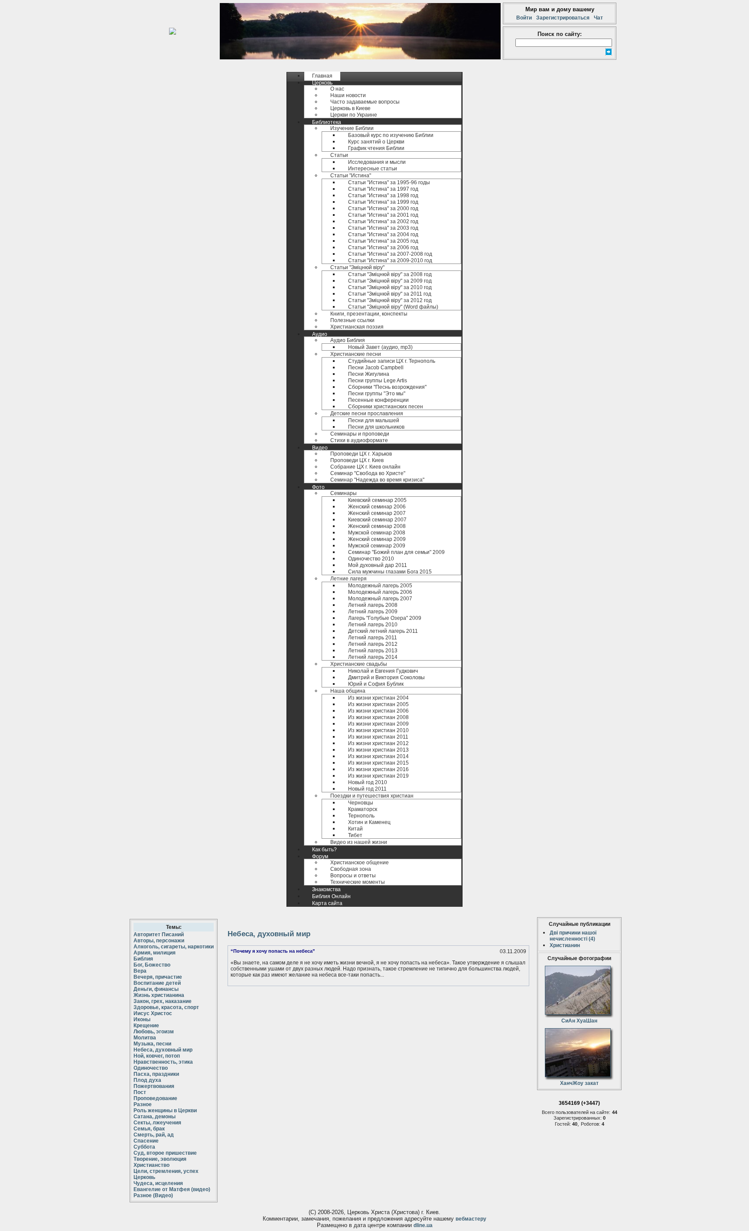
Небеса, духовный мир (163, 1050)
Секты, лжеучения (157, 1123)
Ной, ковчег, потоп (157, 1056)
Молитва (145, 1038)
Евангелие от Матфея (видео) (172, 1189)
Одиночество (151, 1068)
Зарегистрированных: (578, 1117)
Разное (143, 1104)
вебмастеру (471, 1219)
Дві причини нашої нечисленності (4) (573, 936)
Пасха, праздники (156, 1074)
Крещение (146, 1026)
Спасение (146, 1141)
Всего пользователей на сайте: (576, 1112)
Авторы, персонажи (159, 941)
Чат (597, 18)
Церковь (144, 1177)
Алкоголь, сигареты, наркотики (174, 947)
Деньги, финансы (156, 989)
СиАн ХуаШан (579, 1021)
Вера (140, 971)
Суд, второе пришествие (165, 1153)
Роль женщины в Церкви (165, 1110)
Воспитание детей (157, 983)
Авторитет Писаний (159, 934)
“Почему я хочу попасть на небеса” (273, 951)
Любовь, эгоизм (154, 1032)
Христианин (565, 945)
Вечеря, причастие (158, 977)
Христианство (151, 1165)
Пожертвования (154, 1086)
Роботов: (591, 1124)
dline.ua (423, 1225)
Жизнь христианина (159, 995)
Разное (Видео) (153, 1195)
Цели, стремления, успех (166, 1171)
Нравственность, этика (163, 1062)
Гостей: (563, 1124)
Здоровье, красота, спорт (166, 1007)
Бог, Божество (152, 965)
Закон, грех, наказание (163, 1001)
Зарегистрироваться (562, 18)
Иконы (142, 1019)
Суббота (144, 1147)
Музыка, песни (152, 1044)
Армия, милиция (155, 953)
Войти (525, 18)
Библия (143, 959)
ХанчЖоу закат (579, 1083)
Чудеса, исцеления (158, 1183)
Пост (140, 1092)
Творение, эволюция (160, 1159)
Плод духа (147, 1080)
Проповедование (155, 1098)
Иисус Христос (153, 1013)
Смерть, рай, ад (154, 1135)
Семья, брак (149, 1129)
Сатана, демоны (155, 1117)
